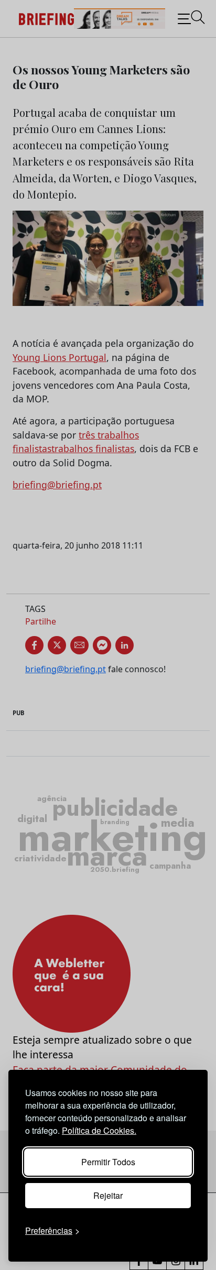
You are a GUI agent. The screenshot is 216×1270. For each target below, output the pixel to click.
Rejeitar (108, 1195)
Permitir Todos (108, 1162)
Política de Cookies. (99, 1130)
